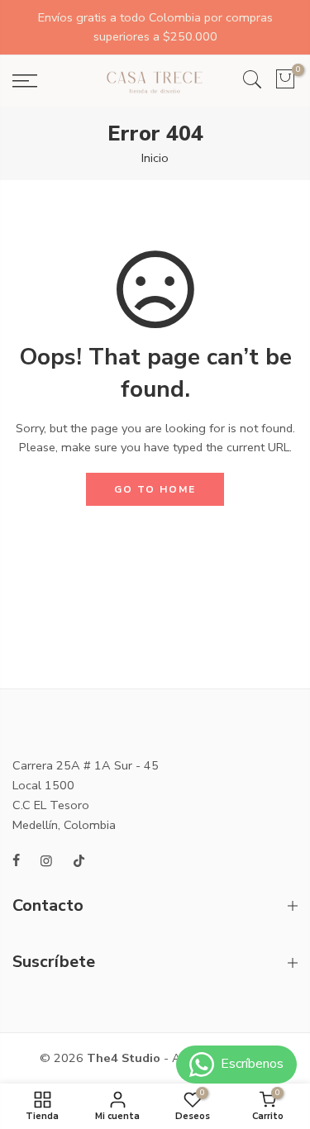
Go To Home (155, 489)
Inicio (155, 158)
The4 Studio (123, 1058)
